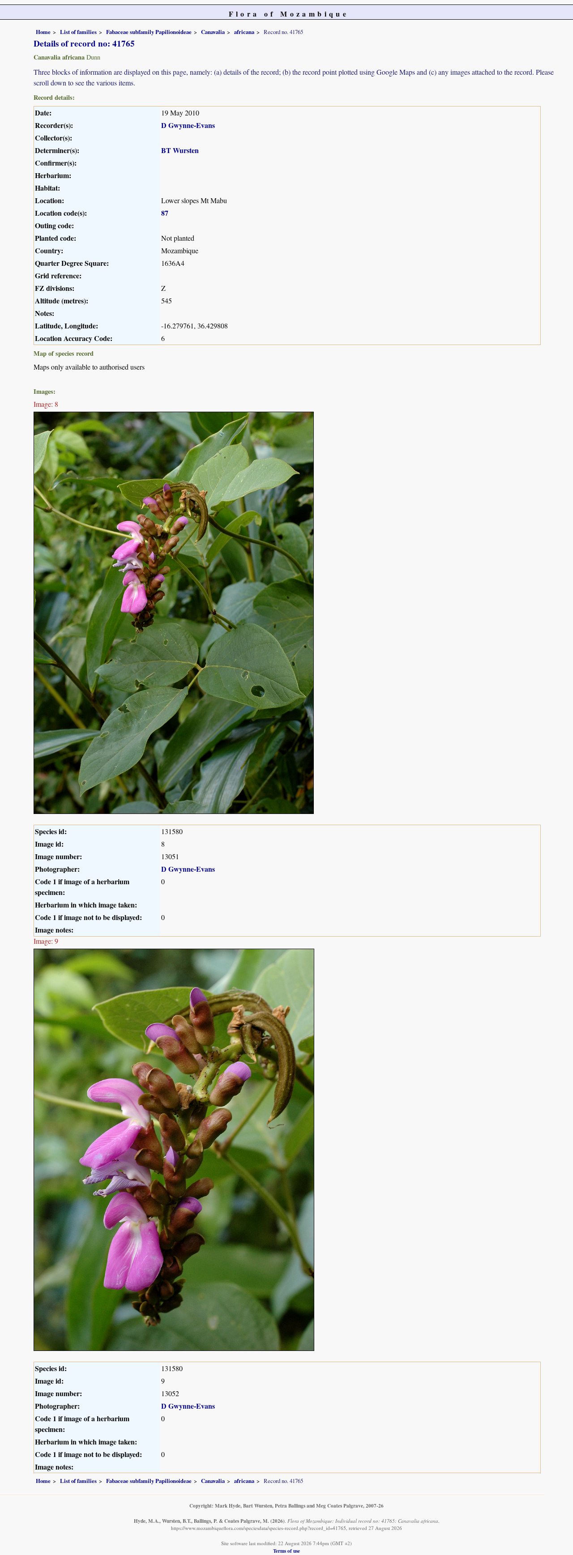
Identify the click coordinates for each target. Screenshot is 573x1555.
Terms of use (286, 1551)
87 (164, 213)
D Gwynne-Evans (188, 125)
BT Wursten (180, 150)
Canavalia (213, 32)
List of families (78, 32)
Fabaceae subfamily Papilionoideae (149, 32)
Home (43, 32)
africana (244, 32)
